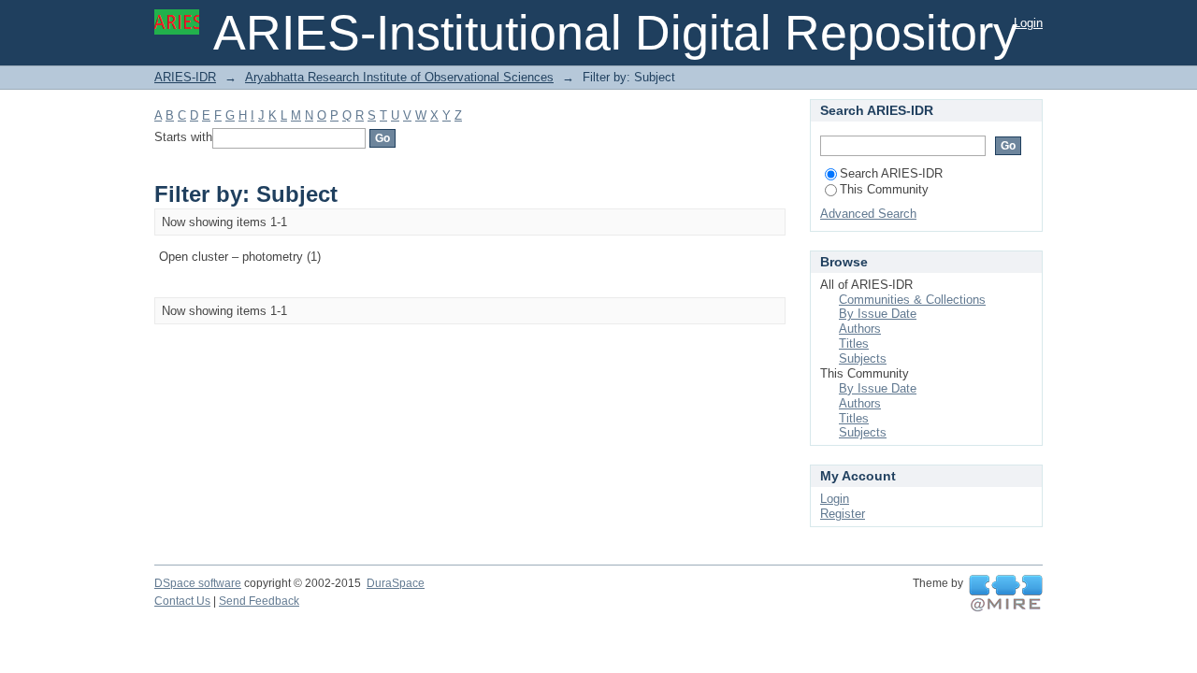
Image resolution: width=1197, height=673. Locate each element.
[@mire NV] (1006, 593)
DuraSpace (396, 583)
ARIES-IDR (185, 77)
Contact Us (182, 601)
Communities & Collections (912, 300)
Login (1028, 23)
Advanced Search (868, 214)
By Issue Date (877, 314)
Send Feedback (259, 601)
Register (842, 514)
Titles (854, 343)
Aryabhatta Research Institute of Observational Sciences (399, 77)
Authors (860, 329)
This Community (884, 189)
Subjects (863, 358)
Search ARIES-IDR (891, 173)
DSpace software (197, 583)
